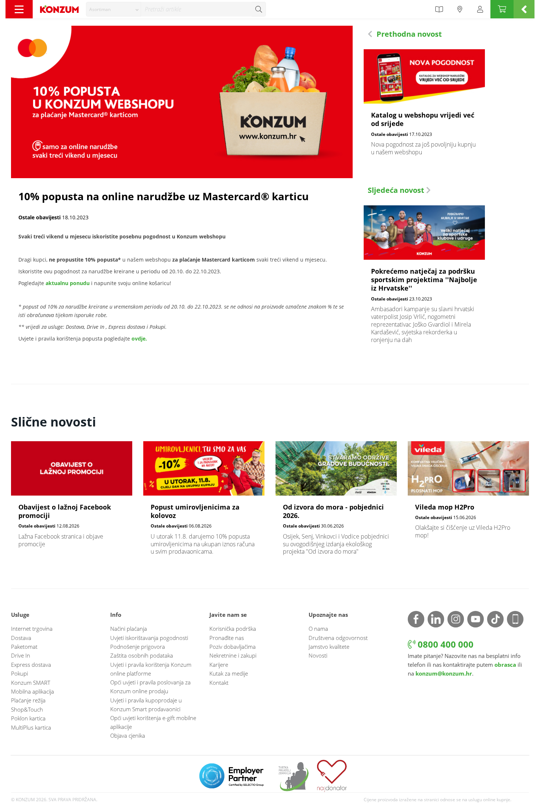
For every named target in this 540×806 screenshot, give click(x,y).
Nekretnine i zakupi (232, 655)
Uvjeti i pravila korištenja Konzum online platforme (150, 669)
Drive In (20, 655)
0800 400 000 (444, 644)
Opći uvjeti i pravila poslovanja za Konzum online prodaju (150, 687)
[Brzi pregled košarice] (524, 9)
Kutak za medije (228, 673)
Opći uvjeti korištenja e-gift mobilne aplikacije (153, 722)
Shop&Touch (27, 709)
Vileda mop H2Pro (468, 494)
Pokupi (19, 673)
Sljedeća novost (397, 190)
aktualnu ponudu (68, 283)
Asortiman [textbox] (100, 9)
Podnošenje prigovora (137, 646)
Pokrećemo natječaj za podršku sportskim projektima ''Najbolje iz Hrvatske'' (424, 278)
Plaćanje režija (28, 700)
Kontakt (218, 682)
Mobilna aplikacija (32, 691)
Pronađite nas (226, 637)
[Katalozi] (439, 9)
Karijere (218, 664)
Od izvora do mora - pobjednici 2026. (336, 502)
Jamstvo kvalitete (329, 646)
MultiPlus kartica (31, 727)
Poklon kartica (28, 718)
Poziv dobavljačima (232, 646)
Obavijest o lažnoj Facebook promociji (71, 498)
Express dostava (31, 664)
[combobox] (113, 9)
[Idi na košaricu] (502, 9)
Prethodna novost (408, 34)
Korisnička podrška (232, 628)
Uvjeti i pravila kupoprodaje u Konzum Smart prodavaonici (146, 705)
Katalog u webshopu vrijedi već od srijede (424, 106)
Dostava (21, 637)
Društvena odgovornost (338, 637)
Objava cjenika (127, 735)
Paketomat (24, 646)
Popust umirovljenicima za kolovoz (203, 502)
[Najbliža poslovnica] (460, 9)
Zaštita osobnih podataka (141, 655)
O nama (318, 628)
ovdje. (139, 338)
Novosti (318, 655)
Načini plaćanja (128, 628)
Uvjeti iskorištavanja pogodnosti (149, 637)
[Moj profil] (480, 9)
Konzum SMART (30, 682)
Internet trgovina (32, 628)
